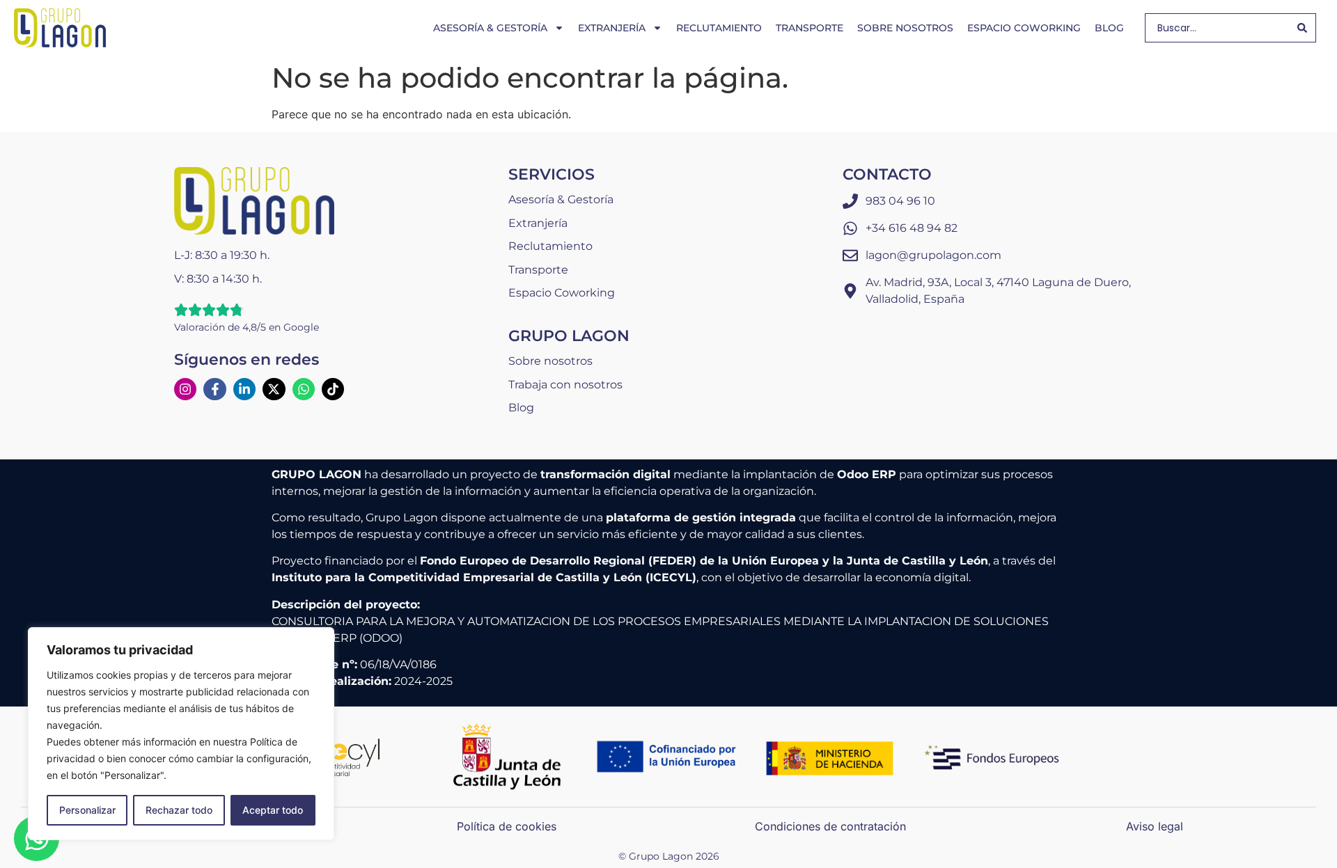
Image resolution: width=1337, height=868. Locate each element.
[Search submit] (1302, 28)
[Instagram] (185, 389)
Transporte (809, 28)
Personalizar (87, 810)
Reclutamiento (719, 28)
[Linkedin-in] (244, 389)
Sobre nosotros (905, 28)
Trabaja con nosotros (565, 384)
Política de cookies (506, 826)
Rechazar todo (179, 810)
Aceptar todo (272, 810)
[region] (181, 733)
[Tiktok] (333, 389)
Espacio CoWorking (1024, 28)
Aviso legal (1154, 826)
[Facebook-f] (214, 389)
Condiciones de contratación (830, 826)
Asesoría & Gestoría (490, 28)
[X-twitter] (274, 389)
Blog (1109, 28)
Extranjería (612, 28)
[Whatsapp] (303, 389)
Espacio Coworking (561, 292)
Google (301, 327)
